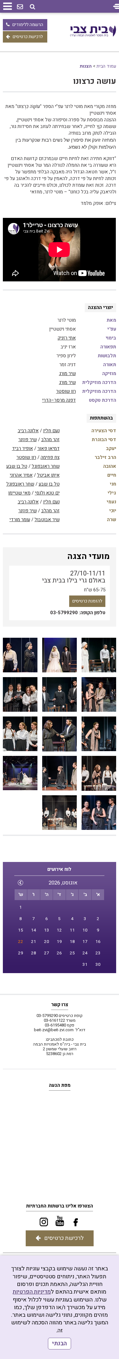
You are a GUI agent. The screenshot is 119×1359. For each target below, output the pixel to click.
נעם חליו (51, 430)
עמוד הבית (106, 66)
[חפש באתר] (32, 6)
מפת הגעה (59, 1085)
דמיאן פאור (48, 448)
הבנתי (59, 1343)
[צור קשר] (20, 6)
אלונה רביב (28, 430)
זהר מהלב (50, 439)
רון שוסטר (66, 391)
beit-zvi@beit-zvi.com (54, 1030)
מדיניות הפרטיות (32, 1292)
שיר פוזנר (27, 439)
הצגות (86, 66)
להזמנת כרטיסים (87, 601)
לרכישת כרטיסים (28, 36)
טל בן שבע (16, 466)
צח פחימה (50, 457)
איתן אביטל (48, 475)
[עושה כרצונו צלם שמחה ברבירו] (99, 655)
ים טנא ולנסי (47, 492)
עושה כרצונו (94, 81)
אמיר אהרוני (21, 475)
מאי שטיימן (19, 492)
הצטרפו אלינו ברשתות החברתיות (59, 1205)
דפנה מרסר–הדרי (59, 400)
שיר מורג (67, 373)
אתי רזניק (66, 337)
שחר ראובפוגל (46, 466)
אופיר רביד (22, 448)
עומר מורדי (20, 519)
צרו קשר (59, 1004)
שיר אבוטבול (47, 519)
